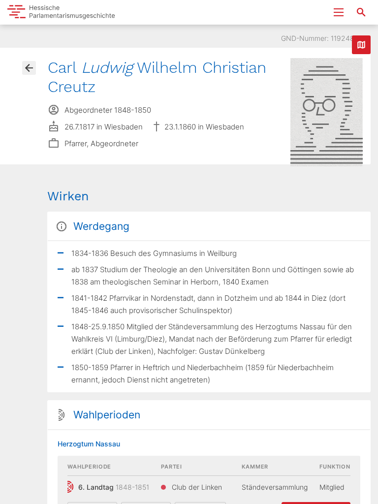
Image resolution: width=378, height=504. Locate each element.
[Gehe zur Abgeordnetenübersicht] (29, 68)
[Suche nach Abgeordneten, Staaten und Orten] (361, 12)
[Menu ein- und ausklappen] (338, 12)
